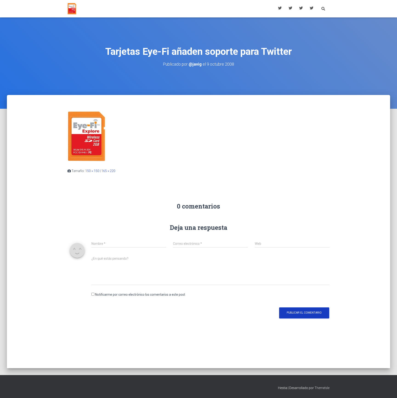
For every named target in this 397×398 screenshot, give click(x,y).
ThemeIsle (322, 388)
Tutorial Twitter (280, 8)
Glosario (301, 8)
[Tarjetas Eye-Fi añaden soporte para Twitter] (86, 136)
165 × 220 (108, 171)
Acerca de (311, 8)
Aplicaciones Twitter (290, 8)
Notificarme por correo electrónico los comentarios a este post (140, 294)
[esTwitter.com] (72, 8)
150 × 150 (92, 171)
